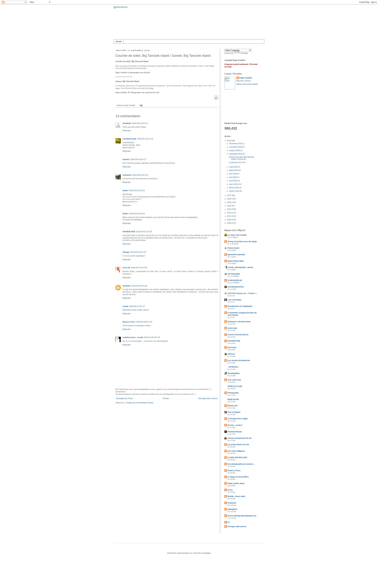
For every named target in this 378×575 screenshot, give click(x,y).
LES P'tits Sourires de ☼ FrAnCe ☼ (242, 293)
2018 (229, 141)
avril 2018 (233, 181)
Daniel (125, 191)
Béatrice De (233, 406)
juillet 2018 (233, 170)
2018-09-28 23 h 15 (144, 322)
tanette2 (126, 159)
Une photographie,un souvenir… (241, 464)
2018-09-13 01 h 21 (145, 139)
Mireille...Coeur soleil (236, 496)
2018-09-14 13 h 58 (139, 268)
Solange (126, 252)
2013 (229, 209)
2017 (229, 195)
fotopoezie (232, 503)
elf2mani (231, 354)
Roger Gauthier (245, 78)
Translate (244, 53)
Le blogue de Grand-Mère (238, 477)
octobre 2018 (234, 151)
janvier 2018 (234, 191)
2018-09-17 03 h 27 (137, 306)
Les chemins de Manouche (239, 360)
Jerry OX (126, 268)
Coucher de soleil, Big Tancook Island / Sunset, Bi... (241, 158)
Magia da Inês (233, 399)
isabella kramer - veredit (133, 337)
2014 (229, 206)
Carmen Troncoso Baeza (238, 335)
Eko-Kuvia (232, 347)
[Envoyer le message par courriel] (140, 105)
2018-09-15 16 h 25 (139, 286)
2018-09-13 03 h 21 (140, 175)
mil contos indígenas (236, 451)
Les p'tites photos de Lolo (238, 445)
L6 (229, 522)
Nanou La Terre (129, 322)
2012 (229, 213)
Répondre (127, 131)
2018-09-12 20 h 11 (140, 123)
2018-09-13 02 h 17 (138, 159)
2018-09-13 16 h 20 (138, 252)
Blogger (207, 553)
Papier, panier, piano (236, 483)
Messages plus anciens (208, 398)
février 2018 (234, 188)
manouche (127, 175)
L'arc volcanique (234, 300)
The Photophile (234, 274)
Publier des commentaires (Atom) (140, 403)
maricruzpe (232, 328)
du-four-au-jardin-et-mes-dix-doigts (242, 242)
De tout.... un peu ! (235, 425)
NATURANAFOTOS (236, 287)
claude (125, 306)
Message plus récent (124, 398)
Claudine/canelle (129, 139)
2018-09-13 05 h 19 (137, 214)
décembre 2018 (235, 144)
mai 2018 (233, 177)
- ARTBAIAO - (233, 367)
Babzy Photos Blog (235, 261)
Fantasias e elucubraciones (239, 322)
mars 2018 (233, 184)
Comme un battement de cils (240, 438)
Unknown (126, 286)
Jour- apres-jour (234, 380)
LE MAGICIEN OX (235, 280)
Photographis (233, 393)
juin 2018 (233, 174)
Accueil (119, 41)
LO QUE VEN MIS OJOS (237, 458)
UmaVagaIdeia (234, 373)
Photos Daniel (233, 248)
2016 (229, 199)
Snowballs (127, 123)
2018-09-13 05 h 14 (137, 191)
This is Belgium (234, 412)
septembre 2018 (236, 154)
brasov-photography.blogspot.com (242, 516)
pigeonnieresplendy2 (236, 255)
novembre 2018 (235, 147)
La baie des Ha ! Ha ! (237, 162)
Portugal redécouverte (237, 527)
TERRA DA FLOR (235, 386)
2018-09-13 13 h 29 (144, 232)
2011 (229, 216)
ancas (230, 490)
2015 (229, 202)
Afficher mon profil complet (247, 84)
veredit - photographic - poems (240, 267)
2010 (229, 220)
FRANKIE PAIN (129, 232)
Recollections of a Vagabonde (240, 306)
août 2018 (233, 167)
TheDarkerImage (235, 432)
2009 (229, 223)
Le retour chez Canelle (237, 235)
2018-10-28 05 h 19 (152, 337)
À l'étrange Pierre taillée (238, 419)
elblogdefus (232, 509)
